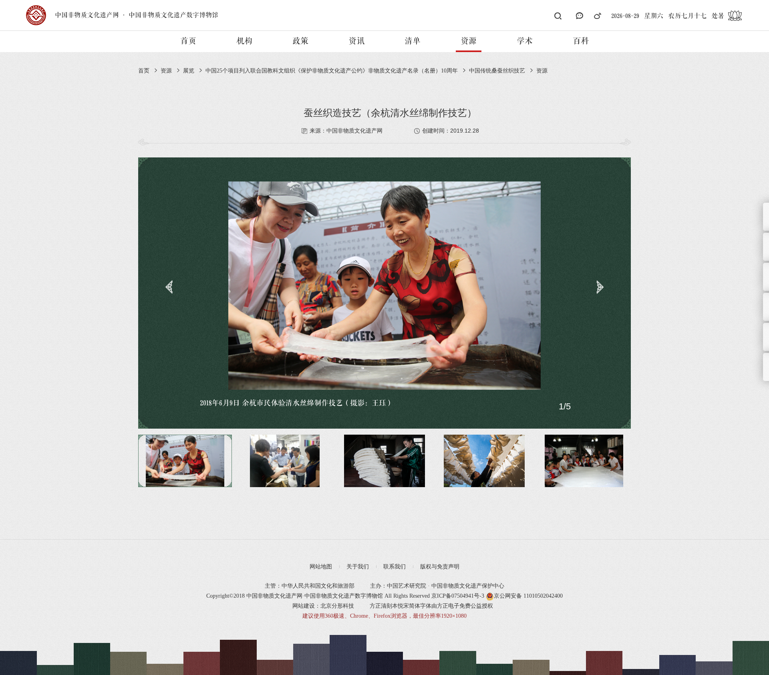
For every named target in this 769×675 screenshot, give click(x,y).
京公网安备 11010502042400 (528, 596)
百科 (581, 41)
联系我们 (394, 567)
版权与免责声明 (439, 567)
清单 (413, 41)
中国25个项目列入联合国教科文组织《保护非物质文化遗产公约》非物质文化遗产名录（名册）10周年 (331, 71)
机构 (244, 41)
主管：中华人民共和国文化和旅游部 (309, 586)
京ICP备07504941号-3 (457, 596)
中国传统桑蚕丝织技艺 (497, 71)
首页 (188, 41)
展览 (188, 71)
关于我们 (357, 567)
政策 (300, 41)
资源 (469, 41)
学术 (525, 41)
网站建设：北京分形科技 (323, 606)
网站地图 (321, 567)
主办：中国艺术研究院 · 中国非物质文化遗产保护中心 (437, 586)
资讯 (356, 41)
